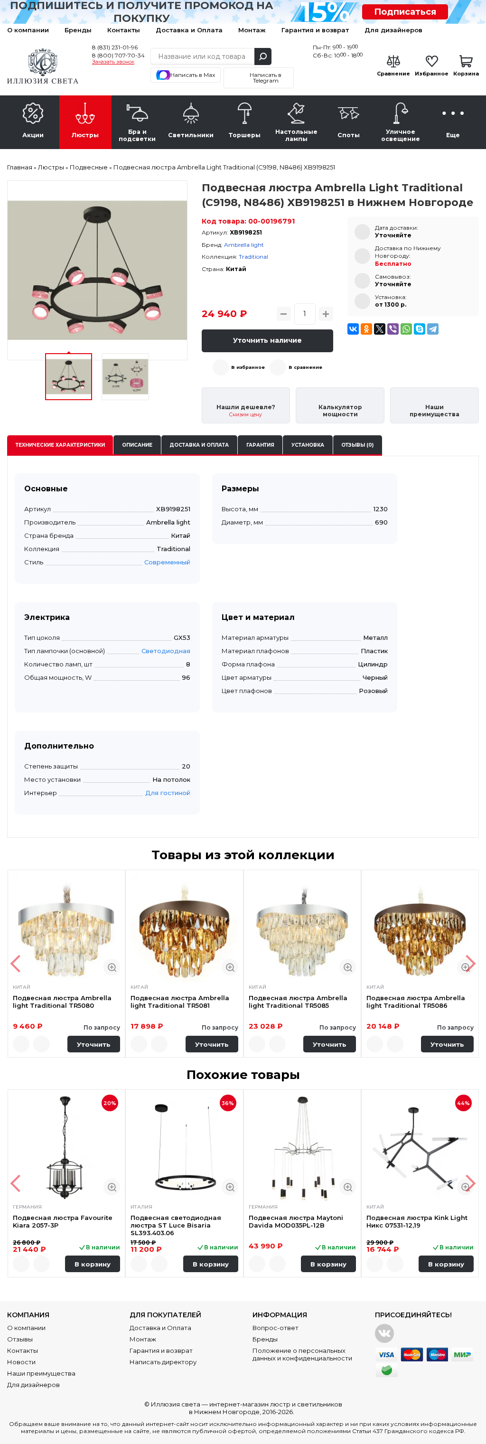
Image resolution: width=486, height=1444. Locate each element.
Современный (167, 562)
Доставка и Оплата (189, 30)
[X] (379, 329)
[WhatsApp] (406, 329)
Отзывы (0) (357, 445)
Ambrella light (244, 244)
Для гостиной (167, 793)
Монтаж (252, 30)
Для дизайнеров (393, 30)
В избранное (248, 367)
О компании (28, 30)
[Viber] (393, 329)
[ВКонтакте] (353, 329)
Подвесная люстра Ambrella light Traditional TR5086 (415, 1001)
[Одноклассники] (366, 329)
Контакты (123, 30)
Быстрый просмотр (111, 967)
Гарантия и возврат (315, 30)
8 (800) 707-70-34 (118, 55)
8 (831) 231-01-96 (115, 47)
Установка (307, 445)
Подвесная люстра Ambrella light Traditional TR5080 (62, 1001)
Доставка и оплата (199, 445)
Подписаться (405, 12)
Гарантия (260, 445)
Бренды (78, 30)
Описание (137, 445)
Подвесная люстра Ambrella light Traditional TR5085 (298, 1001)
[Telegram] (433, 329)
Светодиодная (165, 651)
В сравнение (305, 367)
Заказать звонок (113, 62)
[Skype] (419, 329)
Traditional (253, 256)
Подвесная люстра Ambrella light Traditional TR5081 (180, 1001)
